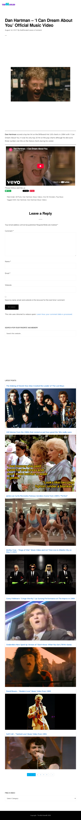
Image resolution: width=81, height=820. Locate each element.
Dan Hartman (27, 197)
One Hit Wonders (49, 197)
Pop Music (59, 197)
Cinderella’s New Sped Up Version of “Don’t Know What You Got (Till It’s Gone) (39, 644)
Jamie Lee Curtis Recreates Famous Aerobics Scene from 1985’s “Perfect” (37, 496)
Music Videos (37, 197)
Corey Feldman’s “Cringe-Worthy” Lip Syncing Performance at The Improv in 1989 (40, 598)
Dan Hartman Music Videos (37, 200)
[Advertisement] (40, 53)
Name (8, 261)
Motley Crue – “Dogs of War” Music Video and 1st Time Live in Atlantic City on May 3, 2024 (39, 551)
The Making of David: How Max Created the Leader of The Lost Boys (35, 386)
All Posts (19, 197)
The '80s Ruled (8, 3)
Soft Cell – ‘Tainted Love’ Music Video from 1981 (26, 734)
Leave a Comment (35, 30)
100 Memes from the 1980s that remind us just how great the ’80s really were (39, 432)
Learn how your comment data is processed (54, 314)
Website (8, 285)
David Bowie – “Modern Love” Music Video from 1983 (28, 691)
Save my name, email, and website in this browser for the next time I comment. (35, 300)
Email (7, 273)
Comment (9, 231)
